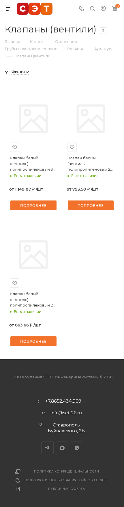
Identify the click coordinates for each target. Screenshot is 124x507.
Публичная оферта (66, 489)
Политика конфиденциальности (66, 471)
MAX (62, 448)
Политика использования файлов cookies (67, 480)
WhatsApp (77, 448)
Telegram (47, 448)
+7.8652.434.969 (63, 401)
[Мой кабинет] (103, 9)
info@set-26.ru (66, 412)
